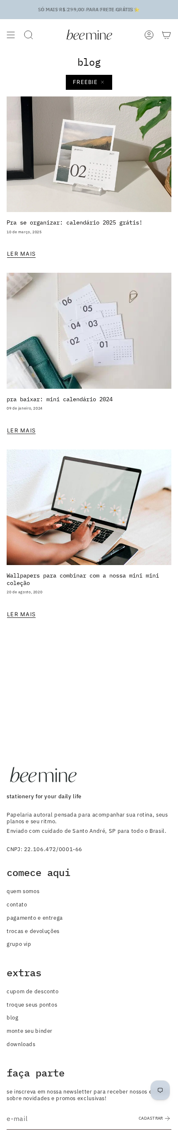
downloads (21, 1044)
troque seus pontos (32, 1004)
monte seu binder (30, 1030)
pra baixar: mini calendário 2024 (60, 399)
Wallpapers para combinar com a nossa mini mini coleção (83, 578)
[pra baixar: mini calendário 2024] (89, 331)
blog (13, 1017)
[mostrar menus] (10, 34)
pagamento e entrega (35, 917)
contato (17, 904)
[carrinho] (166, 34)
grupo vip (19, 943)
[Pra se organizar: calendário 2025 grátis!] (89, 154)
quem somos (23, 891)
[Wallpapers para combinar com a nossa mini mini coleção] (89, 507)
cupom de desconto (33, 991)
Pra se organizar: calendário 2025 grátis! (74, 222)
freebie (85, 82)
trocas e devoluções (33, 931)
